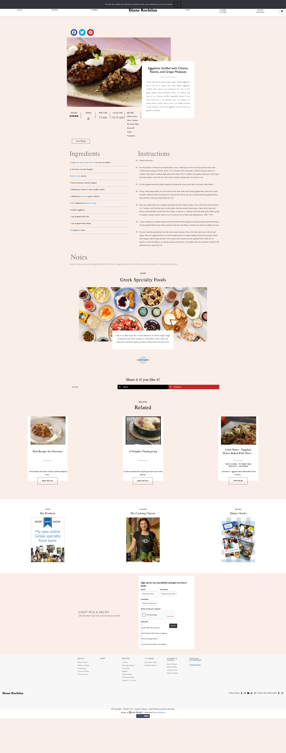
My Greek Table (133, 124)
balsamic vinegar (91, 203)
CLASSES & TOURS (172, 659)
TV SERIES (149, 659)
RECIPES (126, 659)
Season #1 (233, 466)
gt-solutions (160, 712)
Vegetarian (131, 135)
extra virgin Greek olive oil (85, 163)
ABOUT (81, 659)
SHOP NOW (143, 360)
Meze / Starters (132, 120)
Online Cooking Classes (149, 639)
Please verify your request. (151, 609)
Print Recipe (81, 141)
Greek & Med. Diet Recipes (150, 628)
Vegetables (243, 466)
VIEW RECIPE (238, 481)
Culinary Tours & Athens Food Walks (153, 644)
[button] (281, 11)
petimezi (84, 196)
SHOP (102, 659)
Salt (71, 230)
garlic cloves (76, 176)
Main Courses (132, 116)
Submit (173, 626)
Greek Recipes (195, 665)
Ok (177, 4)
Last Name (144, 599)
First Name (164, 589)
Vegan (129, 132)
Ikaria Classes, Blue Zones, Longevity (154, 633)
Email (143, 589)
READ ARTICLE (47, 481)
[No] (283, 4)
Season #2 (130, 128)
